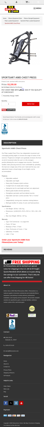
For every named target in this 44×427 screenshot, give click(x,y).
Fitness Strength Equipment (31, 18)
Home (4, 18)
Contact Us (7, 366)
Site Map (26, 423)
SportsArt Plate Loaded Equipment (30, 21)
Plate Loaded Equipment (12, 21)
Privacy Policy (7, 370)
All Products (7, 375)
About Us (6, 364)
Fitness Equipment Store (15, 18)
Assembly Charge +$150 (11, 96)
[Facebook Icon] (6, 403)
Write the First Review (16, 87)
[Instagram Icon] (16, 403)
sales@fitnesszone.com (12, 351)
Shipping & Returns (9, 373)
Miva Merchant (16, 425)
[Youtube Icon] (21, 403)
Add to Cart (30, 104)
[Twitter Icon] (11, 403)
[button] (16, 2)
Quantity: (4, 101)
